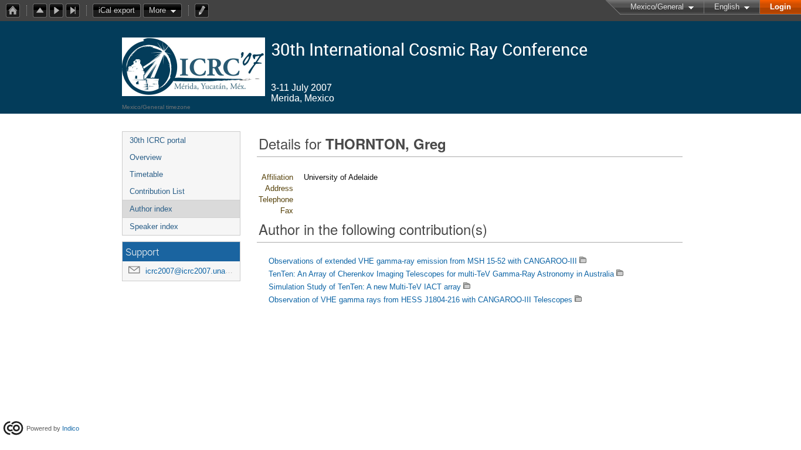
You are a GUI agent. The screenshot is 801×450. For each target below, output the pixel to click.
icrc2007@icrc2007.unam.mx (195, 271)
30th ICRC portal (158, 140)
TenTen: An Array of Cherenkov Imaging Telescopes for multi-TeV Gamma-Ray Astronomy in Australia (441, 274)
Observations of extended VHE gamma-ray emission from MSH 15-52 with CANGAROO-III (423, 261)
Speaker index (154, 226)
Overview (145, 157)
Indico (70, 428)
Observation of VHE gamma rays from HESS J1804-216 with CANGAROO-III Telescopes (420, 299)
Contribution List (157, 191)
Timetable (146, 174)
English (726, 6)
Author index (151, 208)
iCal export (117, 10)
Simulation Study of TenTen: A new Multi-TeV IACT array (365, 286)
